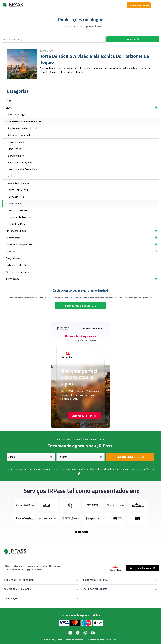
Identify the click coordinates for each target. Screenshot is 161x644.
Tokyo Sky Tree (16, 196)
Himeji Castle (14, 149)
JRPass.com (12, 279)
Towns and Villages (16, 114)
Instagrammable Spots (18, 265)
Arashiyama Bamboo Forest (22, 128)
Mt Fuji (11, 176)
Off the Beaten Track (17, 272)
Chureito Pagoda (16, 142)
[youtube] (93, 633)
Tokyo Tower (15, 203)
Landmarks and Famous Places (23, 121)
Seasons (10, 251)
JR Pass (58, 639)
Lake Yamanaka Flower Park (22, 169)
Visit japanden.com (140, 568)
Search (131, 39)
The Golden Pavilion (18, 224)
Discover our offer (82, 415)
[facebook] (70, 633)
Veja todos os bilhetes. (102, 469)
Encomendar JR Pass (138, 5)
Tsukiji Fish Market (17, 210)
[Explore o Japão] (13, 5)
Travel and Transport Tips (19, 244)
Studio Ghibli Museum (19, 183)
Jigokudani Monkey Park (20, 162)
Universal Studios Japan (20, 217)
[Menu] (155, 5)
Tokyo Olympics (14, 258)
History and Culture (16, 231)
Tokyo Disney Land (18, 190)
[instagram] (85, 633)
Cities (9, 107)
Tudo (8, 101)
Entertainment (14, 238)
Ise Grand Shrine (16, 155)
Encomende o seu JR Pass (80, 305)
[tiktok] (78, 633)
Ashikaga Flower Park (19, 135)
